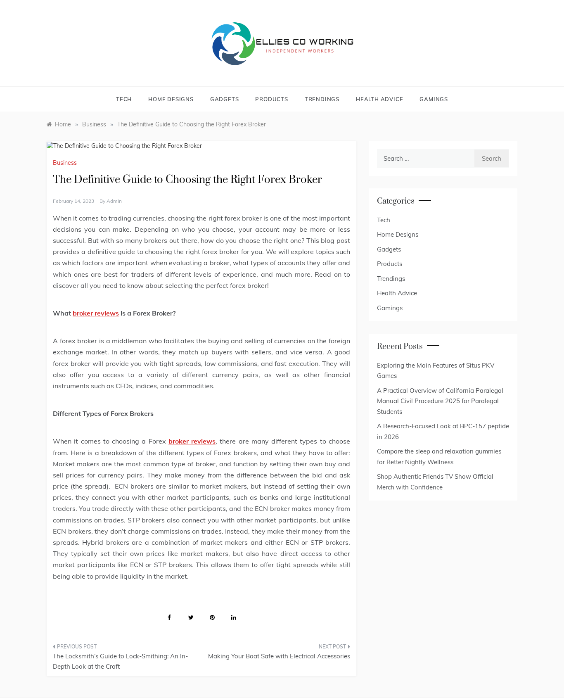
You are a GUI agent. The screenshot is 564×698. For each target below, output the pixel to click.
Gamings (433, 99)
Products (271, 99)
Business (65, 162)
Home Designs (171, 99)
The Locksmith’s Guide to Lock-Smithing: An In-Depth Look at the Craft (120, 661)
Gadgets (224, 99)
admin (114, 201)
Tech (124, 99)
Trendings (322, 99)
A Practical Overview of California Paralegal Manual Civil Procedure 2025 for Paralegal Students (440, 401)
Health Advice (379, 99)
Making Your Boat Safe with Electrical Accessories (279, 656)
